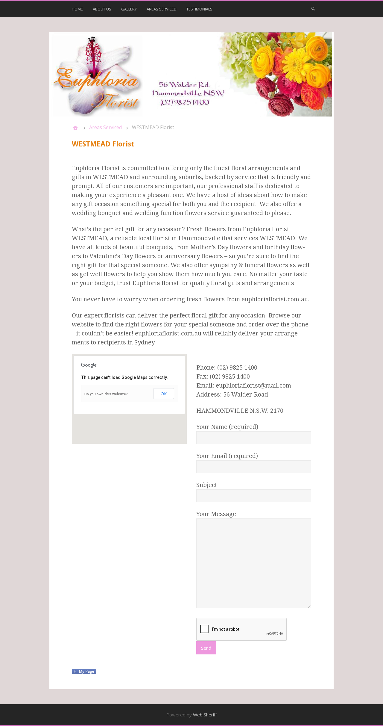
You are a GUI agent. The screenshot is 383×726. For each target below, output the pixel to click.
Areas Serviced (162, 9)
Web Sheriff (205, 715)
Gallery (129, 9)
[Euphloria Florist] (191, 74)
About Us (102, 9)
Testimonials (199, 9)
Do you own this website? (106, 394)
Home (77, 9)
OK (164, 394)
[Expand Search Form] (313, 8)
